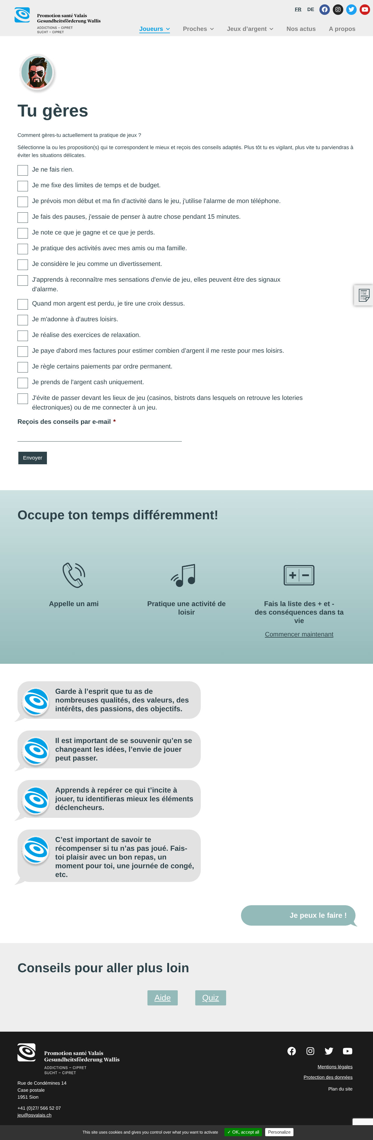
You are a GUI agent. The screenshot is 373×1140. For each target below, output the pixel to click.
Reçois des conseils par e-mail (66, 421)
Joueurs (151, 29)
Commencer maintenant (299, 634)
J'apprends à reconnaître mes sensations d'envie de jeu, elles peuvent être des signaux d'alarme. (156, 284)
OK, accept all (245, 1132)
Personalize (279, 1132)
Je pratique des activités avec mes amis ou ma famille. (109, 248)
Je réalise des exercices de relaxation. (86, 334)
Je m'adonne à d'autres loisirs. (75, 319)
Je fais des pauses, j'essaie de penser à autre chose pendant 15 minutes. (136, 216)
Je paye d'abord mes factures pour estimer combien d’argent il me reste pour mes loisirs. (158, 350)
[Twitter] (351, 9)
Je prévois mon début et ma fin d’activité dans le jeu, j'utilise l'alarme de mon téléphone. (156, 200)
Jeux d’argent (247, 29)
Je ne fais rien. (53, 169)
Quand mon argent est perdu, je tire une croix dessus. (108, 303)
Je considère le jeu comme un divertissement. (97, 263)
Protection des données (328, 1077)
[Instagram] (338, 9)
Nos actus (301, 29)
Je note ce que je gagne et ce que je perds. (93, 232)
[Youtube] (365, 9)
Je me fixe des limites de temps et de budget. (96, 185)
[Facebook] (324, 9)
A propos (342, 29)
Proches (195, 29)
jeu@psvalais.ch (34, 1115)
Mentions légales (335, 1067)
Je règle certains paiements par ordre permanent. (102, 366)
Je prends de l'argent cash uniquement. (88, 382)
